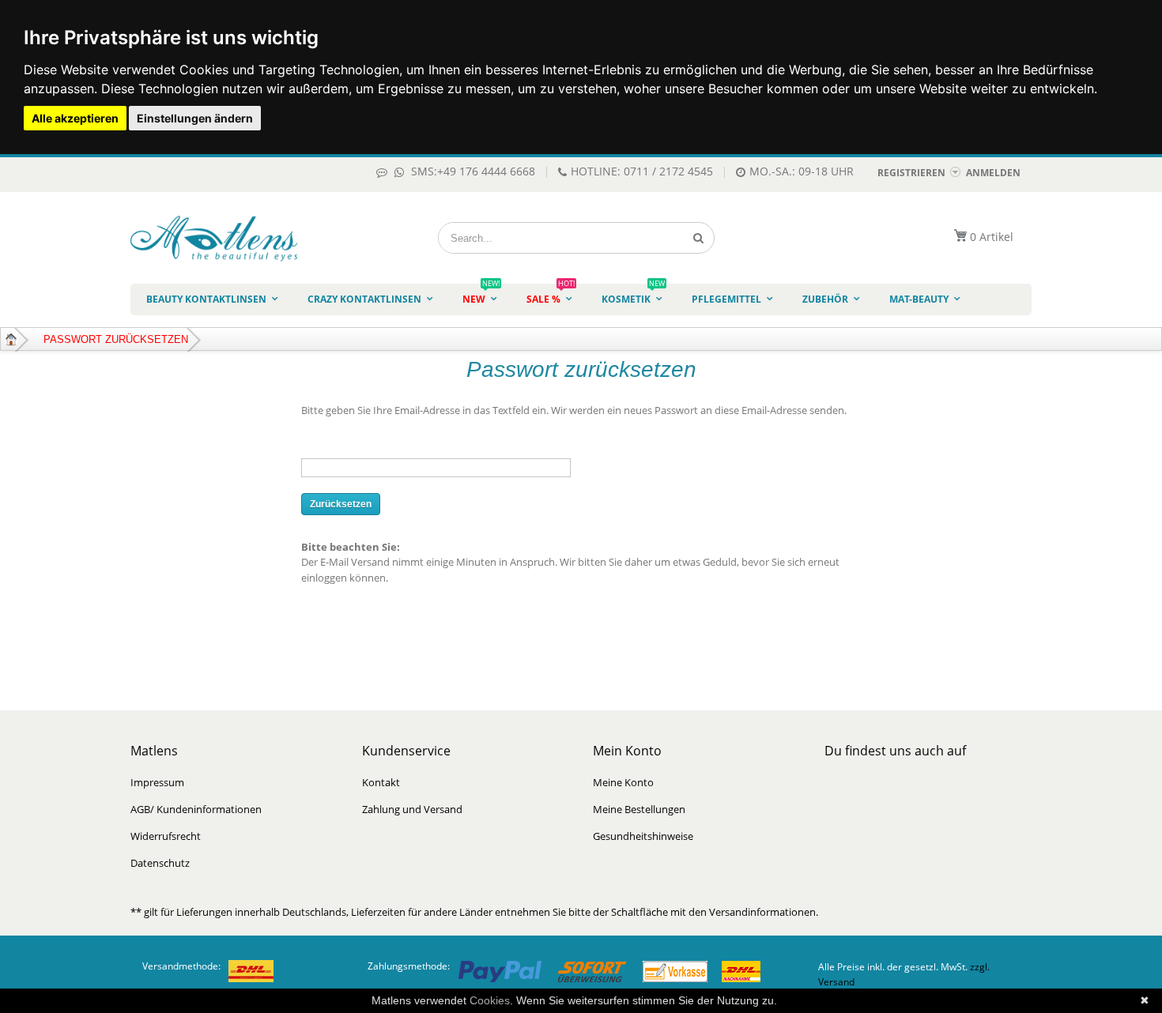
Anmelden (993, 172)
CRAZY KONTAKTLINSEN (364, 299)
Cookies (490, 1000)
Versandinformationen (762, 912)
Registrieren (911, 172)
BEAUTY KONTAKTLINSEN (206, 299)
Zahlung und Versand (412, 809)
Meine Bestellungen (639, 809)
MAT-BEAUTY (919, 299)
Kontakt (381, 782)
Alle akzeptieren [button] (75, 118)
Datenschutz (160, 863)
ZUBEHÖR (825, 299)
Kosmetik (633, 295)
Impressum (157, 782)
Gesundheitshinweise (643, 836)
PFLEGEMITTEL (726, 299)
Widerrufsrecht (165, 836)
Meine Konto (623, 782)
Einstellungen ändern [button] (195, 118)
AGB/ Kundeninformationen (196, 809)
